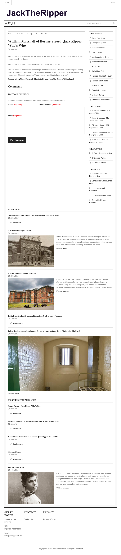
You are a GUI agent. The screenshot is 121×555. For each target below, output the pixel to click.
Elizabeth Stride (40, 79)
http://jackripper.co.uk (12, 529)
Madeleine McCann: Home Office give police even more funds (33, 215)
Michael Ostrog (98, 95)
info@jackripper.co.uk (13, 536)
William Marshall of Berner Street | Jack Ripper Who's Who (33, 421)
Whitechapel (68, 79)
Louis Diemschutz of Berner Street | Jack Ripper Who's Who (33, 436)
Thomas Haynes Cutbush (102, 76)
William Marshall (26, 79)
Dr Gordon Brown (99, 163)
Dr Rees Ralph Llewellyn (102, 153)
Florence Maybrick (16, 467)
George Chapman (99, 43)
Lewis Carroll (97, 52)
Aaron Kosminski (98, 38)
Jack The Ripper (55, 79)
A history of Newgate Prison (19, 230)
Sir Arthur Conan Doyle (101, 100)
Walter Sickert (97, 86)
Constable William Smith (101, 195)
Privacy (113, 2)
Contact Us (28, 519)
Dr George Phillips (99, 158)
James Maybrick (98, 48)
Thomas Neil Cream (100, 81)
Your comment (50, 105)
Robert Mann (97, 67)
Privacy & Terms (49, 519)
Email (15, 116)
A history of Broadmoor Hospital (22, 273)
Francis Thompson (99, 90)
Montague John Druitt (100, 57)
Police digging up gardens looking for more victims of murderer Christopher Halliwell (44, 331)
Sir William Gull (98, 71)
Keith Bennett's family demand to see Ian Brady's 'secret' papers (35, 315)
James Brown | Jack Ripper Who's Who (24, 406)
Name (15, 105)
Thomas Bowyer (15, 451)
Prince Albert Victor (99, 62)
